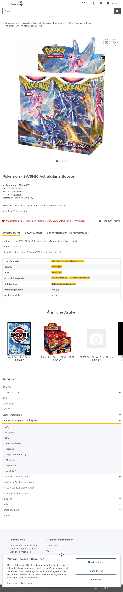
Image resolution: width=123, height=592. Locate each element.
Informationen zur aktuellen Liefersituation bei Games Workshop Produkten (24, 548)
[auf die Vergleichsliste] (106, 42)
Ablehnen (96, 579)
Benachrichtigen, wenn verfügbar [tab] (68, 232)
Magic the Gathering (16, 454)
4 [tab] (66, 161)
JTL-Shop (107, 588)
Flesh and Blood (14, 443)
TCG (7, 437)
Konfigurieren (96, 571)
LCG (7, 426)
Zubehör (6, 515)
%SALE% (6, 387)
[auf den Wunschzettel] (114, 42)
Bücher (6, 398)
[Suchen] (117, 11)
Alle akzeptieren (96, 562)
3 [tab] (63, 161)
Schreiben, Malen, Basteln (15, 476)
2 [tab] (60, 161)
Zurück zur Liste (11, 23)
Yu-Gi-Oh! (11, 471)
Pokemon (11, 465)
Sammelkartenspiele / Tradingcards (20, 420)
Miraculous (11, 460)
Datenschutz (27, 583)
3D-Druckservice (10, 392)
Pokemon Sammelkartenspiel (63, 284)
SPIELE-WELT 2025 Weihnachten (18, 487)
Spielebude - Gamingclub (15, 493)
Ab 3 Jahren (56, 272)
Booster (17, 194)
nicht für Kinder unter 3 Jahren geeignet (67, 261)
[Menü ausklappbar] (3, 2)
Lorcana (10, 448)
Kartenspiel (56, 267)
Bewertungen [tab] (33, 232)
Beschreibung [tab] (11, 232)
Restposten (10, 432)
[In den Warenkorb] (4, 35)
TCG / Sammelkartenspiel (79, 278)
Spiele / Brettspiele (59, 278)
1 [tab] (57, 161)
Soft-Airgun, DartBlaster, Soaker (18, 482)
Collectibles (8, 403)
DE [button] (83, 3)
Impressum (12, 583)
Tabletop (6, 504)
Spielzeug (7, 498)
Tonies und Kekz (10, 509)
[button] (93, 3)
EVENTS (6, 409)
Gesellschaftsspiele (12, 414)
